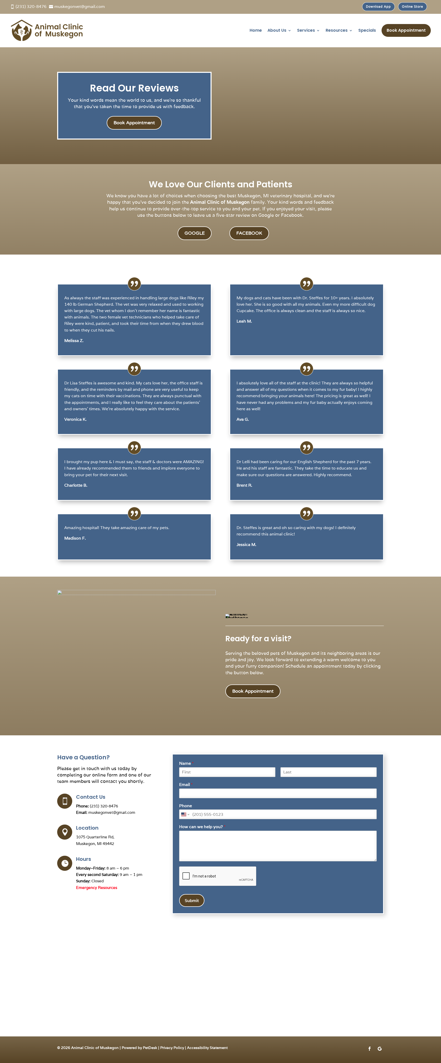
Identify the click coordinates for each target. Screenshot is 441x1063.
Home (256, 30)
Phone (185, 805)
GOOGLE (195, 233)
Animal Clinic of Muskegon (220, 202)
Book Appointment (406, 30)
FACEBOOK (249, 233)
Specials (367, 30)
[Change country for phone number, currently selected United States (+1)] (185, 814)
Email (186, 784)
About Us (276, 30)
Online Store (412, 6)
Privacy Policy (172, 1047)
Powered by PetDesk (139, 1047)
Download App (378, 6)
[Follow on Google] (380, 1049)
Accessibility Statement (207, 1047)
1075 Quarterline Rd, (95, 837)
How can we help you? (202, 826)
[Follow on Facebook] (369, 1049)
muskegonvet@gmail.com (111, 812)
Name (186, 763)
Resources (337, 30)
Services (306, 30)
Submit (192, 900)
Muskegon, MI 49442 (95, 843)
